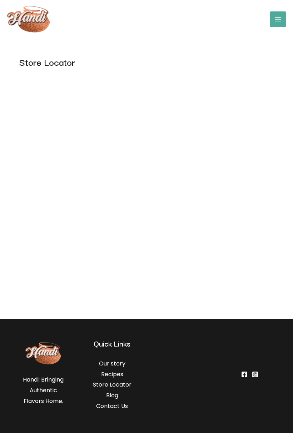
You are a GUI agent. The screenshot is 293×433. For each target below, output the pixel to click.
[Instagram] (255, 374)
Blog (112, 395)
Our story (112, 363)
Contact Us (112, 406)
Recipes (112, 374)
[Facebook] (244, 374)
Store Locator (112, 384)
